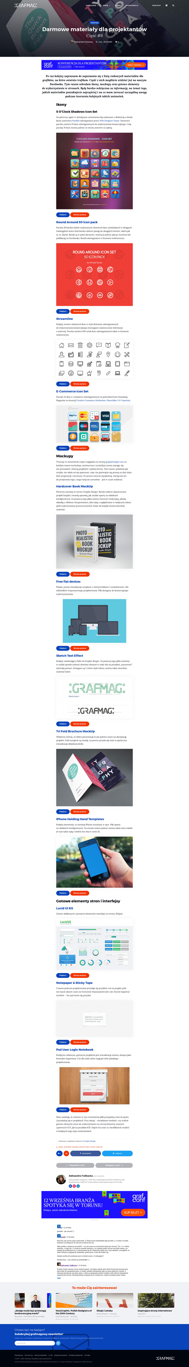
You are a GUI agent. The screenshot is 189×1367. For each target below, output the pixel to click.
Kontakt (156, 5)
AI (57, 1147)
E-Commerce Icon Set (72, 391)
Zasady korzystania (60, 1355)
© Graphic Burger (88, 1141)
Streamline (64, 319)
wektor (99, 1147)
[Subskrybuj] (58, 1343)
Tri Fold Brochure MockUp (75, 731)
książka (75, 1147)
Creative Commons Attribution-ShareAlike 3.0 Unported (103, 400)
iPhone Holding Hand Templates (80, 819)
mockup (82, 1147)
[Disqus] (94, 1251)
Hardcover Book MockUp (74, 486)
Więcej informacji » (87, 1362)
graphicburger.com (115, 462)
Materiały (94, 23)
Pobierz (63, 215)
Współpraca (131, 5)
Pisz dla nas (29, 1355)
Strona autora (80, 215)
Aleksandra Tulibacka (83, 42)
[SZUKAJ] (173, 5)
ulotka (92, 1147)
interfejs (67, 1147)
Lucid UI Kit (64, 908)
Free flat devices (68, 581)
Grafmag (27, 1358)
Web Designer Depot (109, 120)
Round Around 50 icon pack (77, 222)
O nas (118, 5)
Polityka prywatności (76, 1355)
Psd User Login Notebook (74, 1049)
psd (87, 1147)
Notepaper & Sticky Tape (74, 983)
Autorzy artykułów (40, 1355)
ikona (60, 1147)
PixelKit (76, 120)
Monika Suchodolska (21, 1319)
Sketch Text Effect (69, 655)
